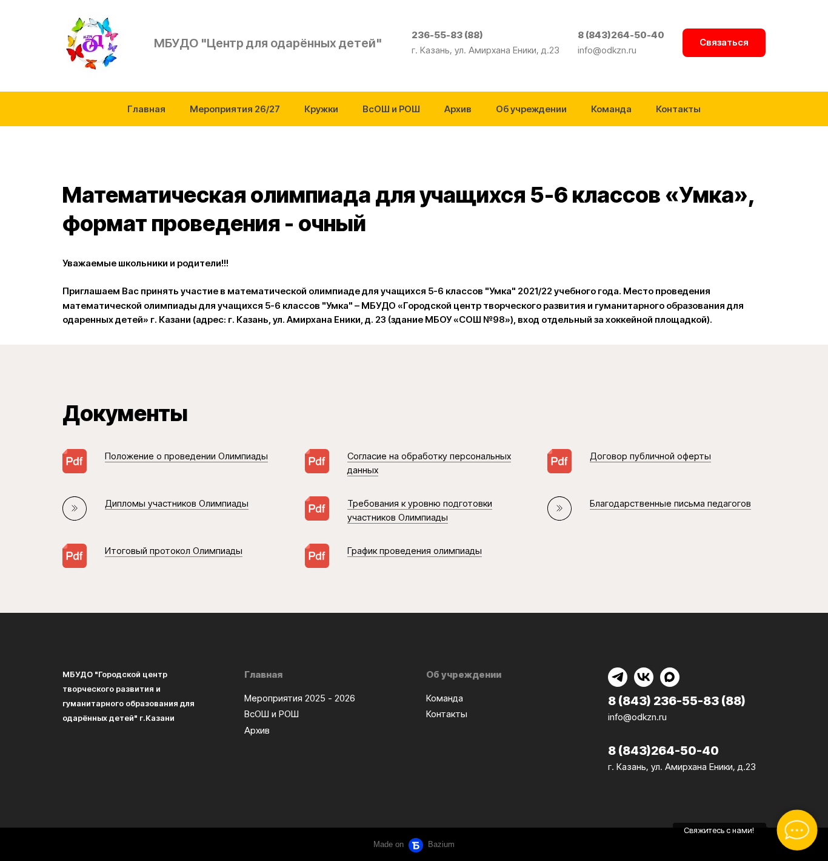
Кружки (321, 109)
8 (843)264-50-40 (621, 35)
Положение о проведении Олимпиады (186, 456)
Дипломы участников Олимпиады (177, 503)
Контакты (678, 109)
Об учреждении (531, 109)
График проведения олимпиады (414, 550)
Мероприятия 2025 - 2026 (299, 698)
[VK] (643, 677)
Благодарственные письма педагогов (670, 503)
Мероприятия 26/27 (235, 109)
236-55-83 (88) (447, 35)
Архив (458, 109)
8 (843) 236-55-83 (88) (677, 701)
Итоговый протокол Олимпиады (173, 550)
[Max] (669, 677)
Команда (611, 109)
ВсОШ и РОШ (391, 109)
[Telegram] (617, 677)
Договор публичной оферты (650, 456)
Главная (146, 109)
